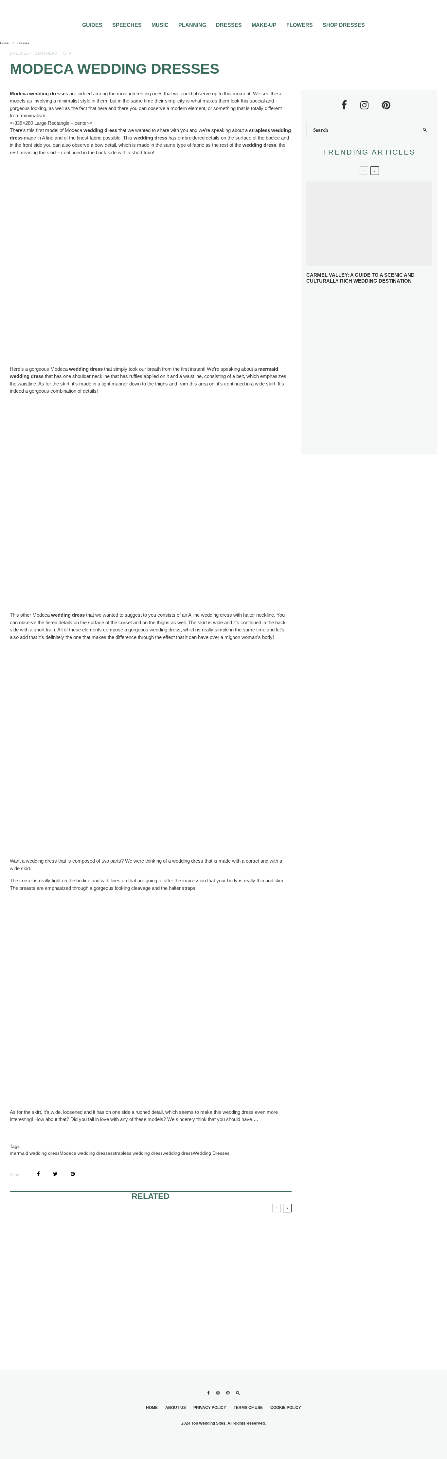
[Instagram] (218, 1393)
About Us (175, 1407)
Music (160, 25)
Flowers (299, 25)
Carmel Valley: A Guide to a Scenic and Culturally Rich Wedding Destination (360, 278)
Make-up (264, 25)
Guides (92, 25)
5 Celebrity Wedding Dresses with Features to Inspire (382, 347)
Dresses (229, 25)
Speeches (127, 25)
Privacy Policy (209, 1407)
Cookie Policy (285, 1407)
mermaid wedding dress (35, 1153)
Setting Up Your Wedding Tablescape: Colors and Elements (381, 418)
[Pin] (73, 1173)
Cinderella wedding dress (149, 1323)
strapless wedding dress (138, 1153)
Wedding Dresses (211, 1153)
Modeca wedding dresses (86, 1153)
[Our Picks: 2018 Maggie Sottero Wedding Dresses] (150, 1255)
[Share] (38, 1173)
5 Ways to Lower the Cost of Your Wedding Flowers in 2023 (378, 442)
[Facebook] (208, 1393)
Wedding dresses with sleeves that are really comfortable (240, 1235)
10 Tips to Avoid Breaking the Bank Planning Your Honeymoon (379, 370)
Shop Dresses (344, 25)
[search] (425, 130)
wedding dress (178, 1153)
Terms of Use (248, 1407)
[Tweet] (55, 1173)
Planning (192, 25)
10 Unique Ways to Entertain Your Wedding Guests (377, 394)
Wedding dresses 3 (51, 1223)
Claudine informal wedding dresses (51, 1323)
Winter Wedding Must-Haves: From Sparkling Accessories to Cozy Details (379, 324)
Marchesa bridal (239, 1319)
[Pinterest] (228, 1393)
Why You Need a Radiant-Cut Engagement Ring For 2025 (381, 300)
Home (152, 1407)
